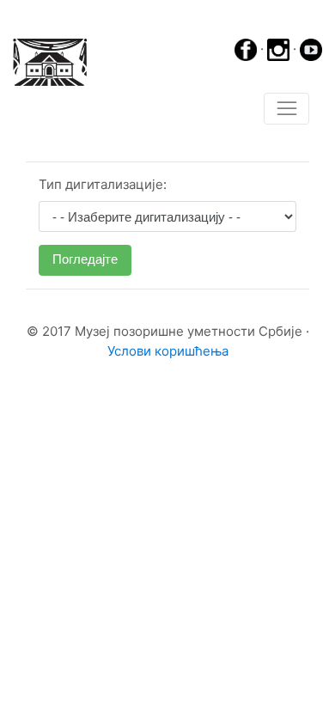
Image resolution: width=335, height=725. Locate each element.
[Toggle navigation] (286, 109)
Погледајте (85, 259)
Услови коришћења (167, 351)
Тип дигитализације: (103, 184)
